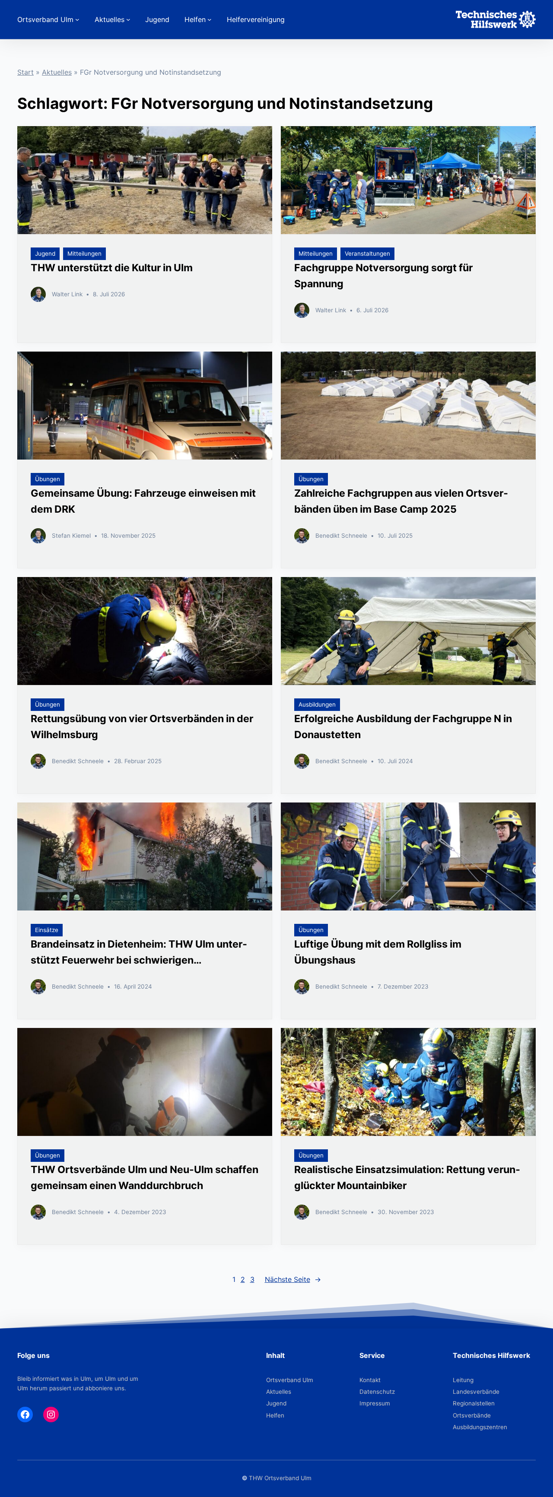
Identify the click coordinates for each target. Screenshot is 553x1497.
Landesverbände (476, 1391)
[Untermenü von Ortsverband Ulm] (77, 19)
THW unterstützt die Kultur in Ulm (112, 268)
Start (25, 72)
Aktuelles (57, 72)
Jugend (45, 253)
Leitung (463, 1379)
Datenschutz (377, 1391)
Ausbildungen (317, 704)
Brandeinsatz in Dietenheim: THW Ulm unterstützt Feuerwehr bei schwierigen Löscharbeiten (139, 960)
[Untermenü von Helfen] (209, 19)
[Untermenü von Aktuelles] (128, 19)
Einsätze (46, 929)
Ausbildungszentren (480, 1427)
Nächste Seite (293, 1279)
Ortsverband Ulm (289, 1379)
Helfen (275, 1415)
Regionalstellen (474, 1403)
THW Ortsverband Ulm (280, 1478)
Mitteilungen (84, 253)
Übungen (47, 479)
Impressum (374, 1403)
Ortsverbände (472, 1415)
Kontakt (370, 1379)
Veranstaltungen (367, 253)
